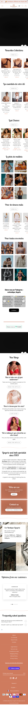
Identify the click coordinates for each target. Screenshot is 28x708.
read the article (14, 387)
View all (14, 54)
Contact (14, 642)
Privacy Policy (14, 659)
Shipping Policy (14, 654)
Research (14, 684)
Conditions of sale (14, 652)
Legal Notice (14, 647)
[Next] (25, 46)
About (14, 635)
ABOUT (14, 494)
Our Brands (14, 638)
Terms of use (14, 649)
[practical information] (14, 507)
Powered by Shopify (14, 703)
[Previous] (22, 46)
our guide (14, 414)
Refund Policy (14, 656)
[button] (19, 6)
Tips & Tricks (14, 640)
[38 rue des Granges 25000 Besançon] (14, 547)
